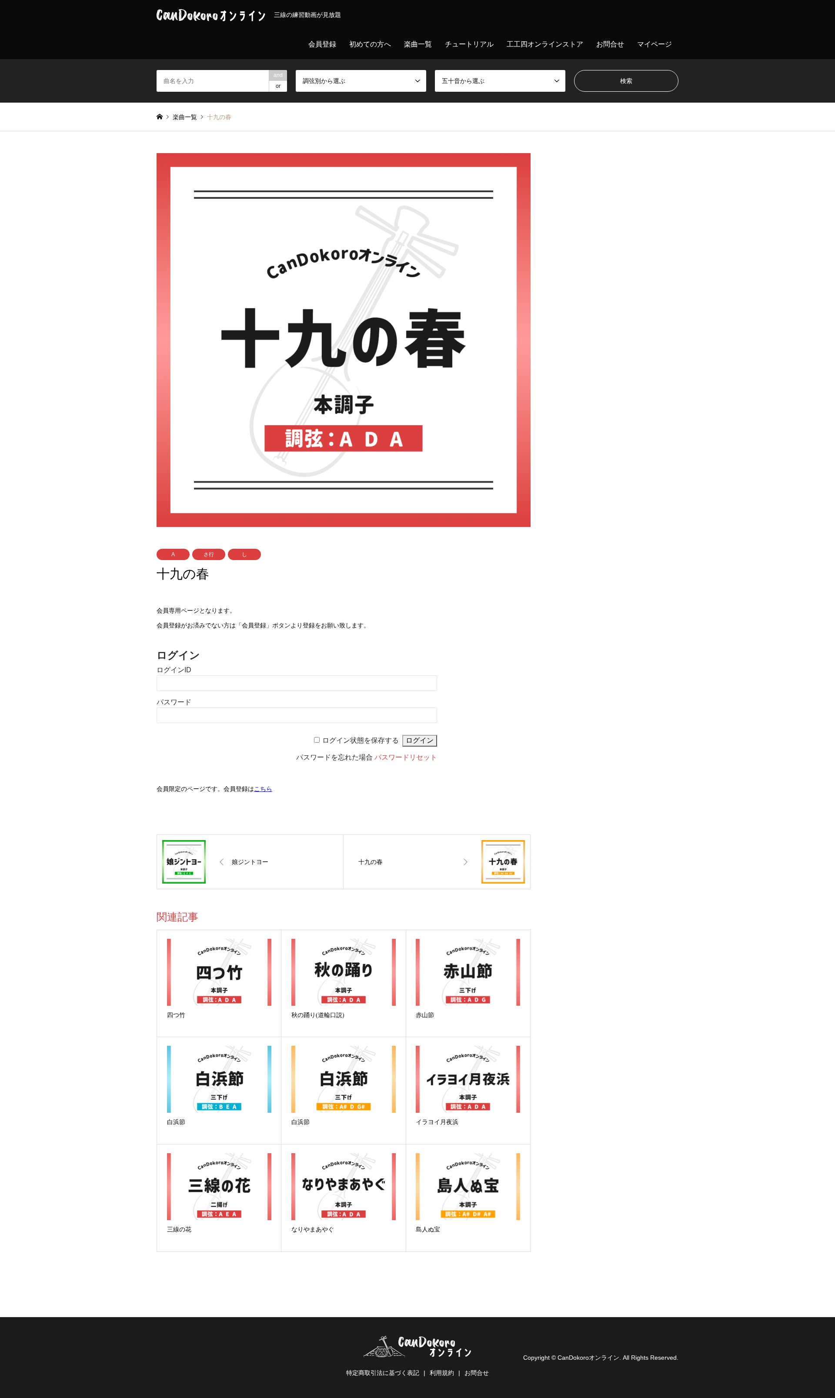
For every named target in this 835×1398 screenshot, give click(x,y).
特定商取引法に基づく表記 (382, 1372)
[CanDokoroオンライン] (417, 1352)
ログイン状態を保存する (360, 740)
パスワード (174, 702)
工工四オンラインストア (545, 44)
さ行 (209, 554)
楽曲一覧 (418, 44)
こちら (263, 788)
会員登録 (322, 44)
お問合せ (610, 44)
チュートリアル (469, 44)
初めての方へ (370, 44)
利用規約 (442, 1372)
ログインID (174, 670)
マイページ (654, 44)
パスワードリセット (405, 757)
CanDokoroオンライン (588, 1357)
